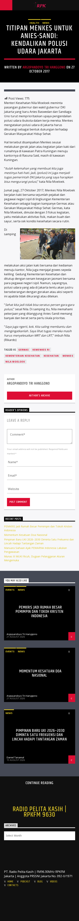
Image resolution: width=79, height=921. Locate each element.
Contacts (13, 885)
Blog (40, 882)
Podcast (25, 882)
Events (10, 589)
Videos (53, 882)
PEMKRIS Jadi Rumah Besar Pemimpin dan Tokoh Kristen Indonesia (39, 611)
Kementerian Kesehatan (23, 355)
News (45, 22)
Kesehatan (51, 355)
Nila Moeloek (15, 361)
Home (10, 882)
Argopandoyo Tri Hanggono (44, 67)
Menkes (68, 355)
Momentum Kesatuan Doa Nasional (25, 535)
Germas (23, 349)
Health (34, 22)
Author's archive (39, 395)
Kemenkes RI (41, 349)
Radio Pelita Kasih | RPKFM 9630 (40, 812)
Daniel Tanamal (15, 757)
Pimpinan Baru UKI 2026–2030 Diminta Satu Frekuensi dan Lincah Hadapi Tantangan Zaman (39, 735)
